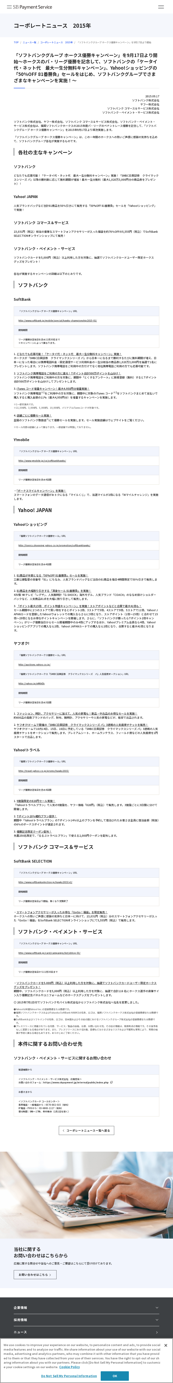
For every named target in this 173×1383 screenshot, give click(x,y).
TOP (16, 42)
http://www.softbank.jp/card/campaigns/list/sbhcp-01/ (49, 953)
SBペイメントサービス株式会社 (29, 7)
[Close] (166, 1345)
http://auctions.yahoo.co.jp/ (34, 664)
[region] (86, 1360)
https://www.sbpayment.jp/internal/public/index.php (76, 1082)
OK (115, 1376)
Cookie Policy (69, 1367)
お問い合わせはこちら (33, 1274)
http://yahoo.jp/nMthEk (31, 683)
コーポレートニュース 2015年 (56, 42)
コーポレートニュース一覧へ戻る (88, 1130)
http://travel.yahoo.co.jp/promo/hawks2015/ (43, 770)
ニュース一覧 (29, 42)
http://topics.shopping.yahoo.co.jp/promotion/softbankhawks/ (54, 545)
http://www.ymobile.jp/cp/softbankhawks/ (42, 460)
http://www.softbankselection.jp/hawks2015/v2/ (45, 882)
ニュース (20, 1332)
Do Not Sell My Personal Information (69, 1376)
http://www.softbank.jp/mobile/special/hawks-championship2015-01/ (57, 320)
